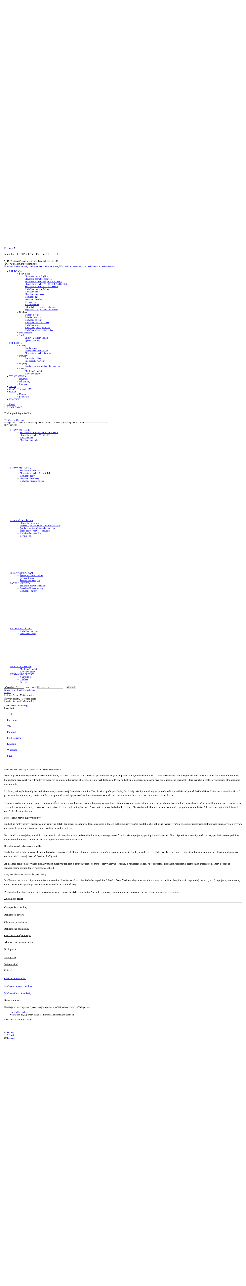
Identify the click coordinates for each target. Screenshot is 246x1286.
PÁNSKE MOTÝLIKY (21, 628)
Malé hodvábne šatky (34, 294)
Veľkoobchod (11, 964)
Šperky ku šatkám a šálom (36, 338)
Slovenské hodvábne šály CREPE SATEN (46, 284)
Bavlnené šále (31, 302)
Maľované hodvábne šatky (18, 993)
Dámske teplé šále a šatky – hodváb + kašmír (40, 525)
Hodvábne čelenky (33, 320)
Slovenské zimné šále (29, 523)
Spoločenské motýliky (35, 361)
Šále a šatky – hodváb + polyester (40, 307)
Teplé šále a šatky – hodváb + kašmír (41, 309)
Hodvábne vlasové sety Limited (39, 330)
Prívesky (23, 384)
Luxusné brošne (27, 578)
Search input (30, 687)
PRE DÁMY (15, 271)
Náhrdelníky (24, 381)
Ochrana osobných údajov (17, 935)
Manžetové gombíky (34, 371)
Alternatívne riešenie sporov (18, 942)
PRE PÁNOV (15, 343)
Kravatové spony (32, 373)
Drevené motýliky (33, 358)
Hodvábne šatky (32, 291)
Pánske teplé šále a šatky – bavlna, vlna (42, 366)
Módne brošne (25, 332)
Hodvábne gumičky (34, 325)
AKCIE (12, 386)
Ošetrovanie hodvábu (15, 978)
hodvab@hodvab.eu (19, 1012)
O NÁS (12, 391)
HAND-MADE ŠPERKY (22, 674)
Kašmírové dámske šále (30, 533)
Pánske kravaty (32, 348)
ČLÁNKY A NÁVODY (20, 389)
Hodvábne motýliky (29, 631)
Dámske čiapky (32, 315)
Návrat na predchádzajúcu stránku (19, 690)
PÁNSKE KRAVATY (20, 583)
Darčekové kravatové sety (36, 350)
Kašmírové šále (32, 304)
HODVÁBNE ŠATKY (20, 468)
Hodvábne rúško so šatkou (37, 289)
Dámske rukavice (33, 317)
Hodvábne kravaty (28, 591)
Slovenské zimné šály (36, 276)
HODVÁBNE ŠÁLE (20, 430)
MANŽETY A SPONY (20, 666)
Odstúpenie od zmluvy (16, 907)
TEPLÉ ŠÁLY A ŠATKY (21, 520)
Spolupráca (24, 397)
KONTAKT (14, 399)
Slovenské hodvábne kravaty (38, 353)
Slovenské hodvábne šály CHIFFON (43, 281)
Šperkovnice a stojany (30, 580)
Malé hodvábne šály (34, 299)
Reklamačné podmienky (16, 928)
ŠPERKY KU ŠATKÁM (21, 573)
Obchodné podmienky (15, 922)
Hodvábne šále (31, 297)
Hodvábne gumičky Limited (37, 327)
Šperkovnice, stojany (34, 340)
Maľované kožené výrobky (18, 985)
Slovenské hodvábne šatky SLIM (41, 286)
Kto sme (23, 394)
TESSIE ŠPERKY (17, 376)
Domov (7, 692)
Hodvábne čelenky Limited (37, 322)
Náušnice (23, 379)
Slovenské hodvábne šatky (38, 279)
